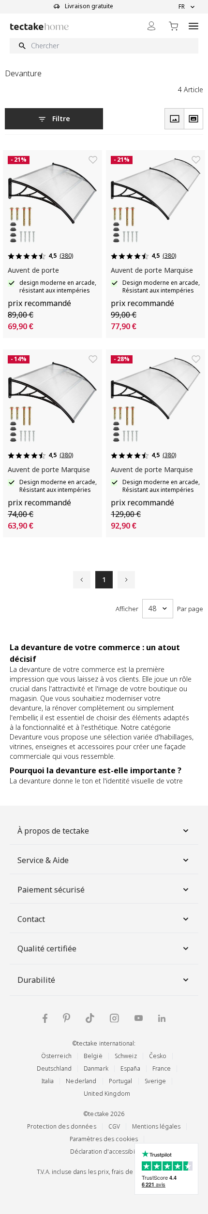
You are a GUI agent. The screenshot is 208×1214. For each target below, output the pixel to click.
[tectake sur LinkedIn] (161, 1018)
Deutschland (54, 1068)
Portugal (121, 1081)
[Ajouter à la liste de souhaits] (93, 160)
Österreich (56, 1056)
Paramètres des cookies (104, 1139)
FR (181, 7)
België (93, 1056)
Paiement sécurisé (51, 889)
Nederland (81, 1081)
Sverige (155, 1081)
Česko (158, 1056)
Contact (31, 919)
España (130, 1068)
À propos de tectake (53, 830)
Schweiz (126, 1056)
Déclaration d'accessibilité (107, 1151)
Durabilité (36, 980)
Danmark (96, 1068)
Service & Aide (43, 860)
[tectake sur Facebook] (45, 1018)
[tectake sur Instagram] (114, 1018)
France (161, 1068)
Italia (48, 1081)
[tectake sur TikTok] (90, 1018)
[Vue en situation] (193, 118)
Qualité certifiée (46, 948)
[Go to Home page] (39, 26)
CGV (114, 1126)
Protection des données (61, 1126)
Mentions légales (156, 1126)
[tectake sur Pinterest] (66, 1018)
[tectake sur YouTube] (138, 1018)
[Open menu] (193, 25)
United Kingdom (107, 1093)
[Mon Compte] (151, 25)
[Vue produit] (174, 118)
